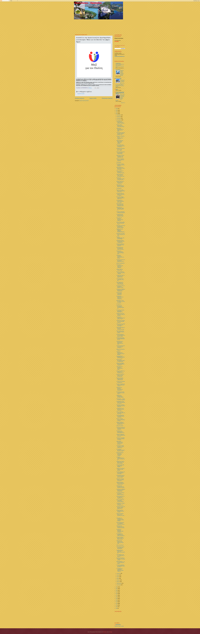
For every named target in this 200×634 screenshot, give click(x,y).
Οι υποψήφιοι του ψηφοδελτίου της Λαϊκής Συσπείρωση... (121, 534)
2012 (117, 603)
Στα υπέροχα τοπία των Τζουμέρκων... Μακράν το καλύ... (121, 286)
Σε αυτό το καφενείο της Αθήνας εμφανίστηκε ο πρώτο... (121, 385)
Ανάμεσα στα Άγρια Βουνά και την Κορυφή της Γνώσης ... (120, 515)
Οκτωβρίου (119, 118)
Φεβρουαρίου (119, 583)
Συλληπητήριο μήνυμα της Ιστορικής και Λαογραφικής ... (120, 547)
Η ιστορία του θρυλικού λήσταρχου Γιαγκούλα (121, 212)
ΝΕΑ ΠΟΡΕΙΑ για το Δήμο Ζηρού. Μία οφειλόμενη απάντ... (120, 204)
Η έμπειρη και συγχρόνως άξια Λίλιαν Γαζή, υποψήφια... (120, 266)
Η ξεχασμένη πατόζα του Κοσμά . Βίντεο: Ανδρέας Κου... (120, 446)
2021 (117, 588)
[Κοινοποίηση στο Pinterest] (98, 87)
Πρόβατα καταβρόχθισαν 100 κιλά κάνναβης (120, 238)
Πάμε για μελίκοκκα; (120, 545)
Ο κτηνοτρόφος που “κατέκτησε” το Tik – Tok (120, 279)
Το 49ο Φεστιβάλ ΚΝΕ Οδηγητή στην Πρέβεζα (120, 466)
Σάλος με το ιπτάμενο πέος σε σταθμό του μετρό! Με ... (120, 159)
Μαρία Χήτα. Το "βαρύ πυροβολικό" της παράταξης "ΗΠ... (120, 156)
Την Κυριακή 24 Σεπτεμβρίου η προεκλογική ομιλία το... (120, 307)
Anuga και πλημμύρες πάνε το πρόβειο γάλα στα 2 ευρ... (121, 435)
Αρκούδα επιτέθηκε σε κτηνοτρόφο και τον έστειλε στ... (120, 245)
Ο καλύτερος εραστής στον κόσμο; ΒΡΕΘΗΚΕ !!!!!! (120, 311)
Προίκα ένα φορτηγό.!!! (120, 263)
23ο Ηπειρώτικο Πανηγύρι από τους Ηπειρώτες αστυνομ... (121, 486)
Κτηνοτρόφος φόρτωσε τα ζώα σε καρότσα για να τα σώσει (120, 476)
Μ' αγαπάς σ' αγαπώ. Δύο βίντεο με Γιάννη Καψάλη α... (120, 165)
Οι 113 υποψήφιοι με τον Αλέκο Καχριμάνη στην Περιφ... (121, 472)
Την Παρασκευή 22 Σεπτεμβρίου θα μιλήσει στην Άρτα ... (120, 248)
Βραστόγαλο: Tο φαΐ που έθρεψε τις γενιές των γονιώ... (121, 301)
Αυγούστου (119, 573)
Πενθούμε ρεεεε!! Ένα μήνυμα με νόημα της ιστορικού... (121, 314)
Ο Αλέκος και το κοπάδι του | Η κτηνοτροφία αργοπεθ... (121, 321)
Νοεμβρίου (119, 116)
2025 (117, 110)
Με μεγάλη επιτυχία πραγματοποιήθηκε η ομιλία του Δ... (121, 197)
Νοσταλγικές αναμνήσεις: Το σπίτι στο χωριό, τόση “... (120, 178)
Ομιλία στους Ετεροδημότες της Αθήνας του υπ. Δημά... (120, 129)
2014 (117, 600)
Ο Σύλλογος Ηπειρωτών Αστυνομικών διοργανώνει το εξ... (121, 260)
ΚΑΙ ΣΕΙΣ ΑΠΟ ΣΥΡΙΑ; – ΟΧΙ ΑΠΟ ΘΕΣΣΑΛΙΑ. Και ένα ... (121, 338)
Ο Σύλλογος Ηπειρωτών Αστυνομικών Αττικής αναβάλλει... (121, 428)
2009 (117, 608)
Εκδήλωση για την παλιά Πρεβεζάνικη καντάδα (120, 511)
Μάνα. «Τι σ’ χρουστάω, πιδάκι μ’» (121, 350)
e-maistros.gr (118, 63)
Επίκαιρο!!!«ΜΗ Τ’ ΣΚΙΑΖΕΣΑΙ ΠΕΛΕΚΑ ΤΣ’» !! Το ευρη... (121, 357)
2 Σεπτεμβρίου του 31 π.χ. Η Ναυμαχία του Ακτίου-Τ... (120, 555)
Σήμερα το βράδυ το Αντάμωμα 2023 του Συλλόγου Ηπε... (120, 423)
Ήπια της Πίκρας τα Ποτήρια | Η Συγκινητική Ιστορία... (121, 171)
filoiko (117, 89)
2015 (117, 598)
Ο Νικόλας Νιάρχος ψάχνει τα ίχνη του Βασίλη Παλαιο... (120, 538)
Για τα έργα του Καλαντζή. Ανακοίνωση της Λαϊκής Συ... (120, 219)
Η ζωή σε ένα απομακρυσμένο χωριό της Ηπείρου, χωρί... (120, 252)
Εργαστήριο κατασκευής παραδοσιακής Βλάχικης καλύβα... (121, 226)
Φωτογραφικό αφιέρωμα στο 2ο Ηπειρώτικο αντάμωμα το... (120, 297)
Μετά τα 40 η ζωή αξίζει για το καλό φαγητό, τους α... (121, 223)
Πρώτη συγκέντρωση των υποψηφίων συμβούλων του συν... (121, 523)
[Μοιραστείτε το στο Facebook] (97, 87)
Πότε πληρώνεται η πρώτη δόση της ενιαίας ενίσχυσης (120, 283)
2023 (117, 113)
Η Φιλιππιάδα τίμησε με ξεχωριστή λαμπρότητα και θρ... (121, 328)
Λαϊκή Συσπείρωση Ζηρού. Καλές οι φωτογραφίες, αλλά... (121, 175)
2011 (117, 605)
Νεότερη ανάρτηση (79, 98)
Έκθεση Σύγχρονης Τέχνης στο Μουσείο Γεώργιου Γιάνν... (120, 483)
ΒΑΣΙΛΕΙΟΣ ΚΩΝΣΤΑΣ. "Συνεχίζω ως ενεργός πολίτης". (121, 559)
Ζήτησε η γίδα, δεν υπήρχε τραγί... (120, 270)
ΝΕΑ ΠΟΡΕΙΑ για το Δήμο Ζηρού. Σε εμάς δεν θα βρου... (121, 168)
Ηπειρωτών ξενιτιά (120, 425)
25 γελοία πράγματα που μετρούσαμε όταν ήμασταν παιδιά (121, 335)
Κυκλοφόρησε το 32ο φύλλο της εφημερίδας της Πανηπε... (121, 402)
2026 (117, 108)
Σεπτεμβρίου (119, 119)
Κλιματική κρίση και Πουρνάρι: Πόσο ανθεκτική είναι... (120, 379)
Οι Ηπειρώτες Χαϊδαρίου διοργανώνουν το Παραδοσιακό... (121, 290)
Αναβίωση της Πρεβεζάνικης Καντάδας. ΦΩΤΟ (120, 396)
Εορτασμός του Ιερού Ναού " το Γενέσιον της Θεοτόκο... (120, 479)
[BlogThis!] (95, 87)
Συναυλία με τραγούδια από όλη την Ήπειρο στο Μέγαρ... (121, 438)
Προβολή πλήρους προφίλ (119, 626)
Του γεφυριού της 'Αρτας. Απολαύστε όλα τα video (120, 201)
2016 (117, 596)
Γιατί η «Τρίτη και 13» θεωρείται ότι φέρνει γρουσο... (120, 332)
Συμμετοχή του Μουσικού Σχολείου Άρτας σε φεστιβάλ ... (121, 185)
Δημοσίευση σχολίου (80, 93)
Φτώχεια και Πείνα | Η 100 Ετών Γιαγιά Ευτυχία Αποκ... (120, 375)
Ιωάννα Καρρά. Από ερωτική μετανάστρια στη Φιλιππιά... (121, 145)
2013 (117, 601)
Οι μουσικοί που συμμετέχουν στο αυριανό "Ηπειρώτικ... (121, 122)
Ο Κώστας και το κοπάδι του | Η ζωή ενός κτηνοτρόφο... (121, 325)
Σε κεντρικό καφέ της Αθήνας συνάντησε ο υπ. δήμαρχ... (120, 194)
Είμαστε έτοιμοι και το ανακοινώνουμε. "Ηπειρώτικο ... (120, 182)
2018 (117, 593)
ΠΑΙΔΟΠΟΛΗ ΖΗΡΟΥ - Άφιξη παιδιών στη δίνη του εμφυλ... (121, 462)
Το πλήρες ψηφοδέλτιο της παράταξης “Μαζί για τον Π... (121, 566)
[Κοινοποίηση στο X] (96, 87)
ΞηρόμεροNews (118, 78)
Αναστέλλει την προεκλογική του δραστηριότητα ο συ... (121, 431)
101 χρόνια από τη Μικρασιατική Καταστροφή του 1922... (120, 343)
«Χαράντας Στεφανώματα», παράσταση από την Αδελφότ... (120, 353)
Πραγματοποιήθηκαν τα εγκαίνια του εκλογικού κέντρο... (121, 372)
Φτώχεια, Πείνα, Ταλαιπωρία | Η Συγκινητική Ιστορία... (121, 125)
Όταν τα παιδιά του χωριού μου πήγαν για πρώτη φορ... (121, 412)
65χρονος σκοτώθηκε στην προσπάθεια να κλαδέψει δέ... (120, 364)
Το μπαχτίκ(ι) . (119, 162)
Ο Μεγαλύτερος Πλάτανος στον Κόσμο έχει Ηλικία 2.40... (120, 542)
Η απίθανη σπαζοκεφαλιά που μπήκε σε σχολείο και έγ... (121, 458)
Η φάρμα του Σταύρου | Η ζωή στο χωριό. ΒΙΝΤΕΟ (121, 469)
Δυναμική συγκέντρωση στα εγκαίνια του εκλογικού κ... (121, 346)
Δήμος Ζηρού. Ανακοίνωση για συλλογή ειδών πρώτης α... (120, 442)
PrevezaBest (118, 69)
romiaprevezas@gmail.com (119, 56)
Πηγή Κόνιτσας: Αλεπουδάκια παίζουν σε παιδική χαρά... (121, 360)
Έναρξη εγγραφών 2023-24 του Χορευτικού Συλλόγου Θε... (121, 551)
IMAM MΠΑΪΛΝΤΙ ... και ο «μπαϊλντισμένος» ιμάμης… (121, 562)
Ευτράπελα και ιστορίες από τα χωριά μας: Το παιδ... (121, 234)
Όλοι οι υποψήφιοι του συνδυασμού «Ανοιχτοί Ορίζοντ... (120, 500)
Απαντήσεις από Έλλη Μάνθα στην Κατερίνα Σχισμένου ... (121, 405)
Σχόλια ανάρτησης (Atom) (84, 100)
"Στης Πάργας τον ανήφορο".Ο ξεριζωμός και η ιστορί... (120, 368)
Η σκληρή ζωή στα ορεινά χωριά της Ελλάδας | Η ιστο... (120, 215)
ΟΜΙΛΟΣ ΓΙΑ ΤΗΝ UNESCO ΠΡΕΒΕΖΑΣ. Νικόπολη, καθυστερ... (121, 230)
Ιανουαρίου (119, 584)
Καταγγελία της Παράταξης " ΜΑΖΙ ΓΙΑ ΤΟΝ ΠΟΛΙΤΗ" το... (120, 209)
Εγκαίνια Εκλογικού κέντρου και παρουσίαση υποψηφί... (120, 454)
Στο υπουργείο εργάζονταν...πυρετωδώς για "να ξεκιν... (121, 450)
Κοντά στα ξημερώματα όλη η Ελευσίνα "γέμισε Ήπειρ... (121, 152)
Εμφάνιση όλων (123, 102)
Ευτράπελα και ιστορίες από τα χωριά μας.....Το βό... (121, 149)
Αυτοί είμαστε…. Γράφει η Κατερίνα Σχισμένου (121, 399)
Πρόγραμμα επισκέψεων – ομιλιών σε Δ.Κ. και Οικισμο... (120, 256)
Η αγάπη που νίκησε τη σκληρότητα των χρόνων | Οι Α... (121, 276)
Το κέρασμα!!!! (119, 188)
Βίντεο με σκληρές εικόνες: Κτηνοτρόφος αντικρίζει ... (121, 419)
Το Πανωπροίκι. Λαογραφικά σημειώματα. (119, 293)
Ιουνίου (118, 576)
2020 (117, 590)
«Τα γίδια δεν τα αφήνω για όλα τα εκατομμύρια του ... (121, 504)
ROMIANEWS (118, 624)
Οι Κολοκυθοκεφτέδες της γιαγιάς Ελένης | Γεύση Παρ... (120, 416)
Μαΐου (118, 578)
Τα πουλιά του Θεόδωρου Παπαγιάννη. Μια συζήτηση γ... (120, 531)
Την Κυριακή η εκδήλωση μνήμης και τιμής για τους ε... (121, 318)
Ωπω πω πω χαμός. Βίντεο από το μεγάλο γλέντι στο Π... (121, 191)
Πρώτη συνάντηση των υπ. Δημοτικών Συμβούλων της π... (120, 497)
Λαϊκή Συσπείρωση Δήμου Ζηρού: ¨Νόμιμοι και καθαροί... (120, 142)
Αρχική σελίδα (92, 98)
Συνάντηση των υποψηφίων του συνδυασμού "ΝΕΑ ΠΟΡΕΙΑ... (120, 519)
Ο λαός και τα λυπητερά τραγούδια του (121, 382)
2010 (117, 606)
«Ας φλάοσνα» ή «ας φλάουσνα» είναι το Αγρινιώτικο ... (120, 409)
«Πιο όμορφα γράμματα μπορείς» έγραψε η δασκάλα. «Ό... (121, 133)
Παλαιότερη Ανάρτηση (107, 98)
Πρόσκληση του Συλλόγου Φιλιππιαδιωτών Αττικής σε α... (120, 389)
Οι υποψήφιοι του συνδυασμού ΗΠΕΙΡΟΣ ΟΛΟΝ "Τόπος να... (120, 570)
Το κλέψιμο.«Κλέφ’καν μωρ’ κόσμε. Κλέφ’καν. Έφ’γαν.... (120, 493)
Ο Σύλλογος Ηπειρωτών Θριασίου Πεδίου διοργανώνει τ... (121, 507)
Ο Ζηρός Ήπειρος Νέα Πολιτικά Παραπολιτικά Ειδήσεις (120, 93)
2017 (117, 595)
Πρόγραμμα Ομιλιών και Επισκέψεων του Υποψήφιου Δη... (120, 241)
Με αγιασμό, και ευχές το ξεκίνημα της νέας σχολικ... (120, 392)
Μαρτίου (118, 581)
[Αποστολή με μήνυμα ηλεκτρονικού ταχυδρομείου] (94, 87)
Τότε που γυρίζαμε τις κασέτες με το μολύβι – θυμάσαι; (121, 272)
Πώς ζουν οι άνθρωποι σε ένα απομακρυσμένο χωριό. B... (120, 137)
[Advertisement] (100, 25)
